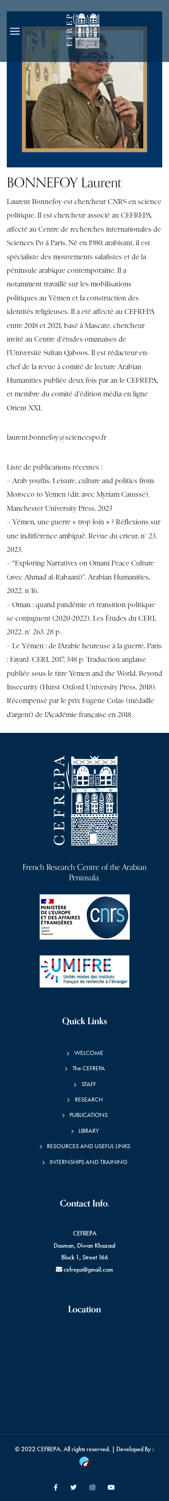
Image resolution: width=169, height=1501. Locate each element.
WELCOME (88, 1053)
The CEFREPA (89, 1068)
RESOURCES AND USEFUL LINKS (88, 1146)
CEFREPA (48, 1449)
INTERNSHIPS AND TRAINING (89, 1162)
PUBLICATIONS (88, 1115)
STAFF (89, 1084)
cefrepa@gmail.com (88, 1269)
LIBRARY (88, 1131)
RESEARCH (89, 1099)
